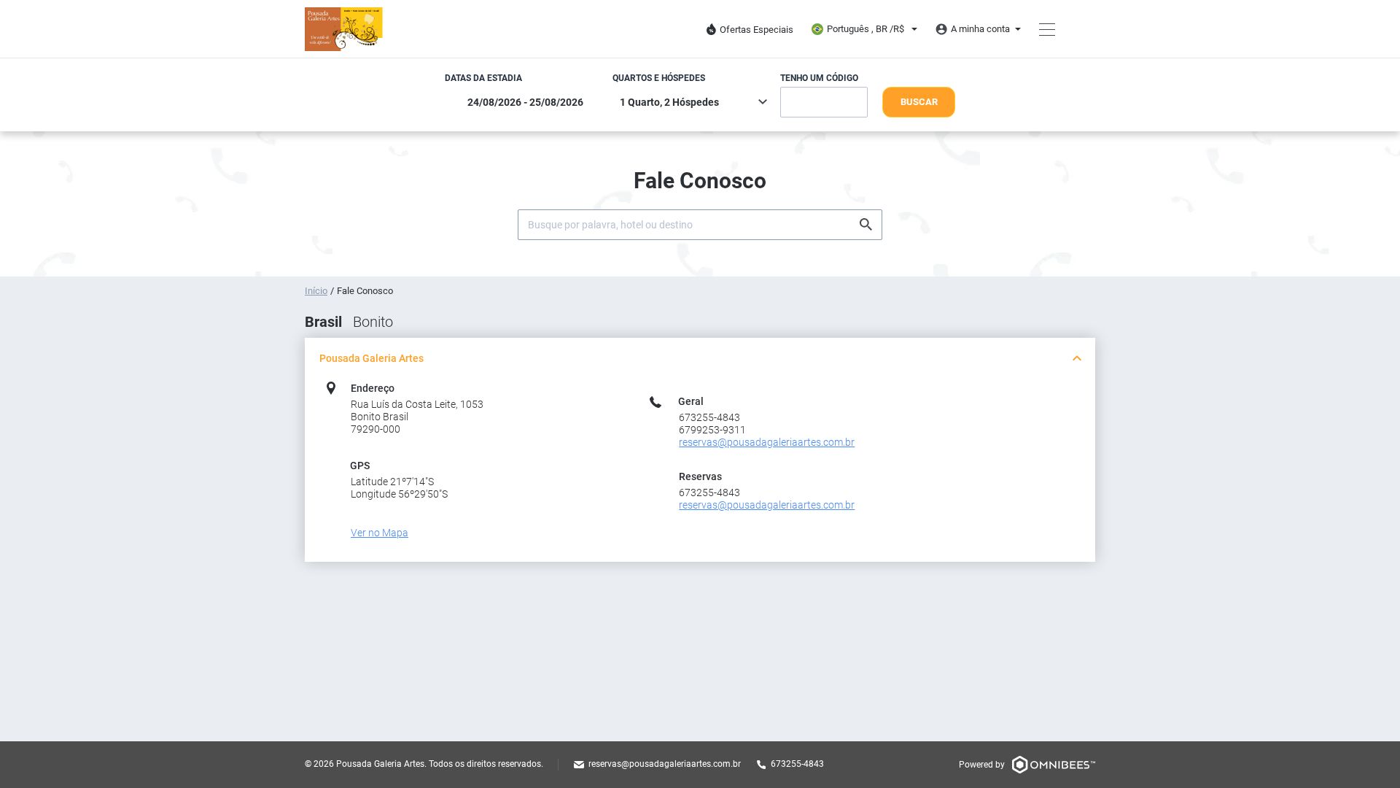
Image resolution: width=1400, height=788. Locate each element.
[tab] (700, 358)
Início (316, 290)
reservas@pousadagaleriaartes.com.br (664, 764)
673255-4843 (797, 764)
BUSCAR (919, 101)
